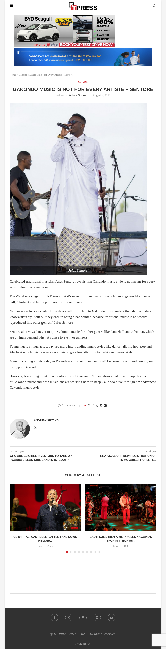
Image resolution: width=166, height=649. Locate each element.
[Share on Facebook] (93, 405)
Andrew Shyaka (77, 95)
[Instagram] (83, 617)
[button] (15, 518)
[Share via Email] (105, 405)
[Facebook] (54, 617)
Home (13, 74)
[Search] (154, 6)
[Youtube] (111, 617)
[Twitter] (68, 617)
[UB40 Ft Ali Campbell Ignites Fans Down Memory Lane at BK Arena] (45, 507)
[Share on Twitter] (96, 406)
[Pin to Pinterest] (101, 405)
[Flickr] (97, 617)
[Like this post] (88, 405)
